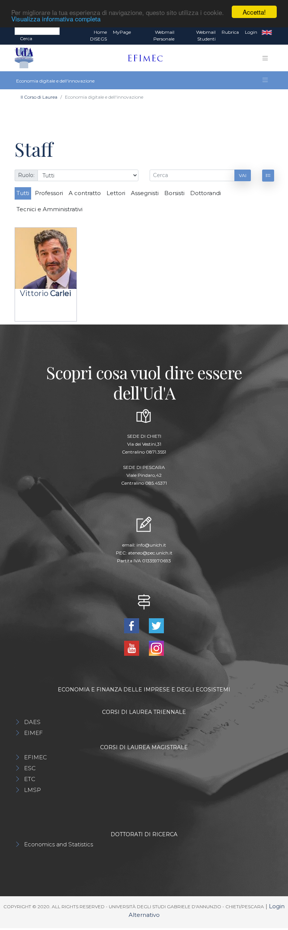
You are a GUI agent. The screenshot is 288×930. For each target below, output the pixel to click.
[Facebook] (132, 625)
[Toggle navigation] (265, 58)
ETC (29, 779)
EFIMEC (35, 757)
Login (251, 32)
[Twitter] (156, 625)
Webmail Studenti (206, 35)
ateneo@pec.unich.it (150, 553)
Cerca (26, 38)
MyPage (122, 32)
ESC (30, 768)
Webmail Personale (163, 35)
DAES (32, 722)
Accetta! (254, 12)
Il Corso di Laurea (39, 97)
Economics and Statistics (58, 844)
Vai (242, 175)
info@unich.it (151, 545)
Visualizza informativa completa (55, 18)
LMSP (32, 789)
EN (266, 32)
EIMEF (33, 732)
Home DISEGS (98, 35)
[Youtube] (132, 647)
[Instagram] (156, 647)
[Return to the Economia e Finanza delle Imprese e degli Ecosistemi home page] (142, 58)
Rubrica (230, 32)
